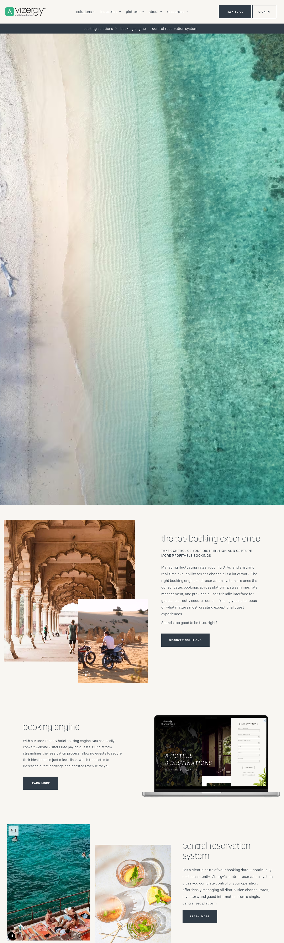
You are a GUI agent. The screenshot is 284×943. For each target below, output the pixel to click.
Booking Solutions (98, 29)
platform (133, 12)
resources (175, 12)
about (154, 12)
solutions (84, 12)
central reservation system (174, 29)
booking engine (133, 29)
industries (109, 12)
